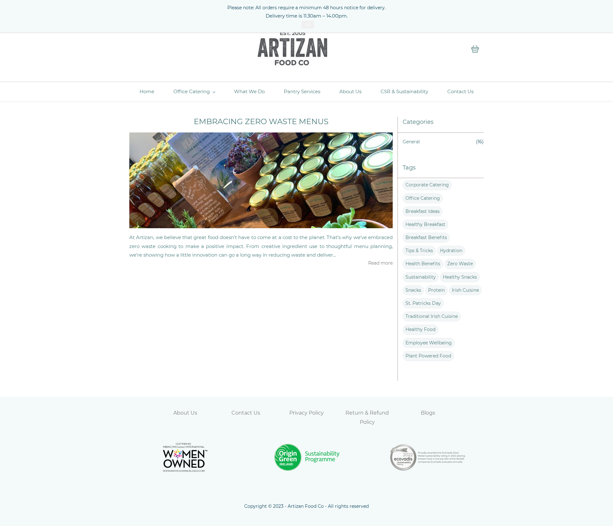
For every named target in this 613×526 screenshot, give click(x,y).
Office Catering (422, 198)
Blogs (428, 413)
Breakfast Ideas (422, 211)
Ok (308, 24)
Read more (380, 263)
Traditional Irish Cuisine (431, 316)
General (411, 142)
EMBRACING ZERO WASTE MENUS (261, 121)
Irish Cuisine (465, 290)
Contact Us (245, 413)
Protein (436, 290)
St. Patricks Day (423, 303)
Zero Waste (460, 264)
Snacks (413, 290)
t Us (192, 413)
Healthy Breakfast (425, 224)
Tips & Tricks (419, 250)
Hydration (451, 250)
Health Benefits (422, 264)
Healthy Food (420, 329)
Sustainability (420, 277)
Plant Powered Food (428, 356)
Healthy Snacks (460, 277)
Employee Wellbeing (428, 343)
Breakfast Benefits (426, 237)
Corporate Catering (427, 185)
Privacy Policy (306, 413)
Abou (180, 413)
